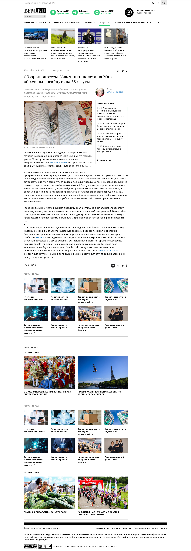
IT (156, 22)
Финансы (74, 22)
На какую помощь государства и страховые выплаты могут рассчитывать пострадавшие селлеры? (36, 53)
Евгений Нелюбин (115, 91)
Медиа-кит (127, 528)
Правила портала (142, 528)
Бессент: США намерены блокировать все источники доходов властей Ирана (111, 126)
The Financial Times (107, 250)
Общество (104, 22)
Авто (127, 22)
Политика (89, 22)
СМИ (68, 70)
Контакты (116, 528)
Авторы (154, 528)
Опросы (163, 528)
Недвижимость (142, 22)
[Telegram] (122, 71)
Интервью (29, 22)
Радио (107, 528)
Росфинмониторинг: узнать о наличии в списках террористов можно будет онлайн (110, 137)
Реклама (99, 528)
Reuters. (40, 237)
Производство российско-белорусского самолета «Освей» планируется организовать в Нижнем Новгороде (110, 113)
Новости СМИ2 (31, 347)
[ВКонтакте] (118, 71)
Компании (60, 22)
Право (117, 22)
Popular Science (58, 162)
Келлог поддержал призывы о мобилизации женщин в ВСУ (109, 149)
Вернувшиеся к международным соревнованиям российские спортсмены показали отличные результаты (89, 54)
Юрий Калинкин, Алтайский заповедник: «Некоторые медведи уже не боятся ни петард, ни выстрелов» (63, 53)
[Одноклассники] (126, 71)
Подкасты (44, 22)
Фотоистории (31, 352)
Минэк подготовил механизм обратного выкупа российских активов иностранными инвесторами (115, 53)
